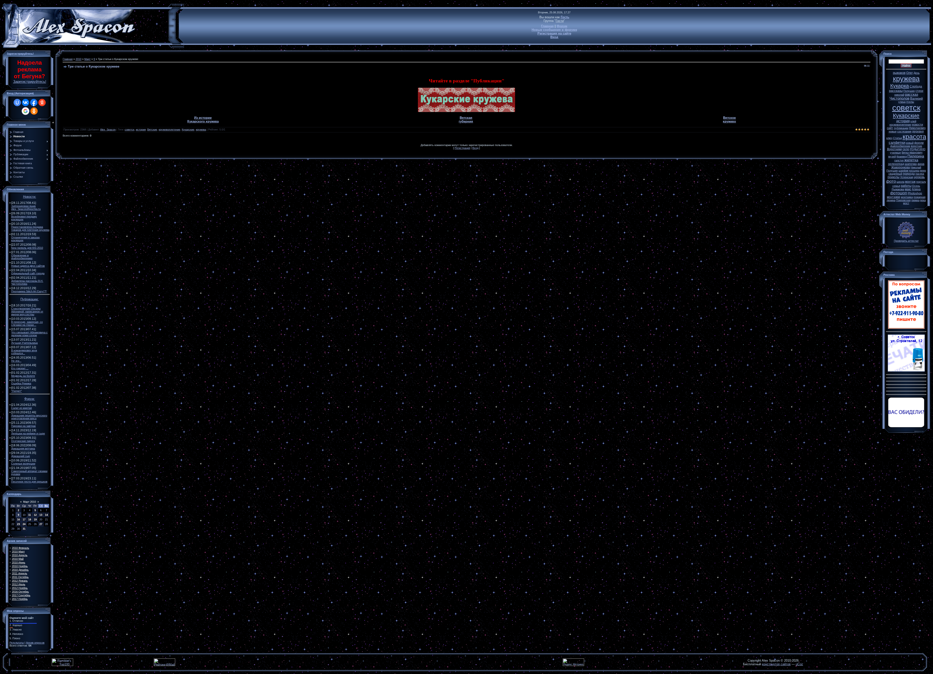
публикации (901, 128)
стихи (919, 91)
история (141, 129)
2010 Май (18, 558)
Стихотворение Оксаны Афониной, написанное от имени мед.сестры (27, 311)
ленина (891, 200)
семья (896, 185)
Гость (565, 17)
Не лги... (16, 360)
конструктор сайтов (776, 664)
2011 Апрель (19, 573)
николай (899, 94)
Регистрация (462, 148)
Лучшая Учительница (24, 342)
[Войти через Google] (25, 111)
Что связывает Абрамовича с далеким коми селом (29, 334)
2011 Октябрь (20, 577)
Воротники (894, 149)
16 (18, 519)
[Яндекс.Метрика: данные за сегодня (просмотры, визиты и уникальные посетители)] (573, 662)
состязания (904, 131)
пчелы (910, 101)
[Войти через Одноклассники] (34, 111)
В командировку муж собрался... (24, 352)
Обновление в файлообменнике (22, 257)
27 (40, 524)
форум (919, 143)
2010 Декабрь (20, 569)
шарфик (903, 170)
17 (24, 519)
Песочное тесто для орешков (29, 481)
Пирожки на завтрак (23, 425)
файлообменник (900, 146)
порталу (921, 181)
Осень (916, 185)
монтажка (907, 197)
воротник (916, 146)
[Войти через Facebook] (33, 102)
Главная (547, 26)
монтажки (893, 197)
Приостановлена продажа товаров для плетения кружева (30, 228)
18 (29, 519)
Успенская (906, 177)
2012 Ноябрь (20, 588)
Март (87, 59)
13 (40, 514)
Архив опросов (35, 642)
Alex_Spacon (108, 129)
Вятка (905, 152)
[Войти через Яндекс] (42, 102)
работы (906, 186)
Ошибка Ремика (21, 383)
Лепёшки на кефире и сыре (28, 433)
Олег (909, 73)
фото (891, 181)
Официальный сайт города (27, 273)
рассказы (896, 91)
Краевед (902, 156)
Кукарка (899, 86)
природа (909, 173)
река (923, 200)
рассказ (911, 94)
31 (24, 528)
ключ (889, 138)
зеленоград (896, 164)
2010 (78, 59)
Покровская (903, 200)
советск (129, 129)
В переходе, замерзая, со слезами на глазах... (27, 323)
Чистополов (899, 98)
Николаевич (917, 128)
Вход (554, 37)
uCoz (799, 664)
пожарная (919, 197)
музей (892, 156)
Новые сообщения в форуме (554, 30)
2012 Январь (20, 580)
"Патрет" (16, 390)
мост (906, 203)
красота (914, 136)
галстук (899, 160)
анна (920, 164)
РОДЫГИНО (917, 149)
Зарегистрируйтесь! (29, 82)
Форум (562, 26)
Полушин (909, 90)
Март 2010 (29, 501)
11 (29, 514)
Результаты (16, 642)
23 (18, 524)
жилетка (911, 160)
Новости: (29, 197)
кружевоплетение (169, 129)
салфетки (897, 143)
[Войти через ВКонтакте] (25, 102)
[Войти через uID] (17, 102)
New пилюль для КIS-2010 (27, 247)
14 (46, 514)
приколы (893, 177)
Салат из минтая (21, 407)
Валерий (916, 98)
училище (895, 152)
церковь (919, 177)
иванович (915, 152)
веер (923, 170)
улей (913, 121)
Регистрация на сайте (554, 33)
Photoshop (915, 193)
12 (35, 514)
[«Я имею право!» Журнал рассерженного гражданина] (906, 426)
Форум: (29, 399)
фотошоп (898, 193)
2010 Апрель (19, 555)
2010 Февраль (20, 547)
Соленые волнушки (23, 463)
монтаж (910, 181)
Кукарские (188, 129)
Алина (916, 189)
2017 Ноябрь (20, 598)
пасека (920, 173)
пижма (915, 200)
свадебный (895, 173)
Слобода (916, 86)
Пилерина (915, 156)
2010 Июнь (18, 562)
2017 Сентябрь (21, 595)
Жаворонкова (900, 167)
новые (893, 131)
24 (24, 524)
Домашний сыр (20, 456)
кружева (201, 129)
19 (35, 519)
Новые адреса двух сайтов (28, 265)
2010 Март (18, 551)
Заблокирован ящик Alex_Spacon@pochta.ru (26, 207)
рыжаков (899, 73)
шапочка (911, 164)
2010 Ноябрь (20, 566)
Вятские (152, 129)
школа (900, 181)
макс (908, 189)
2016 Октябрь (20, 591)
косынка (914, 170)
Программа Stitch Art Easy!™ (29, 291)
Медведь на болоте (23, 375)
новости (917, 124)
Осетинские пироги (23, 441)
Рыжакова (898, 189)
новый (910, 142)
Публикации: (29, 299)
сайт (890, 128)
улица (902, 101)
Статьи (897, 138)
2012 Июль (18, 584)
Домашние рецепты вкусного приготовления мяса (29, 417)
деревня (918, 131)
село (906, 149)
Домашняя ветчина (23, 448)
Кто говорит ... (19, 368)
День (917, 72)
